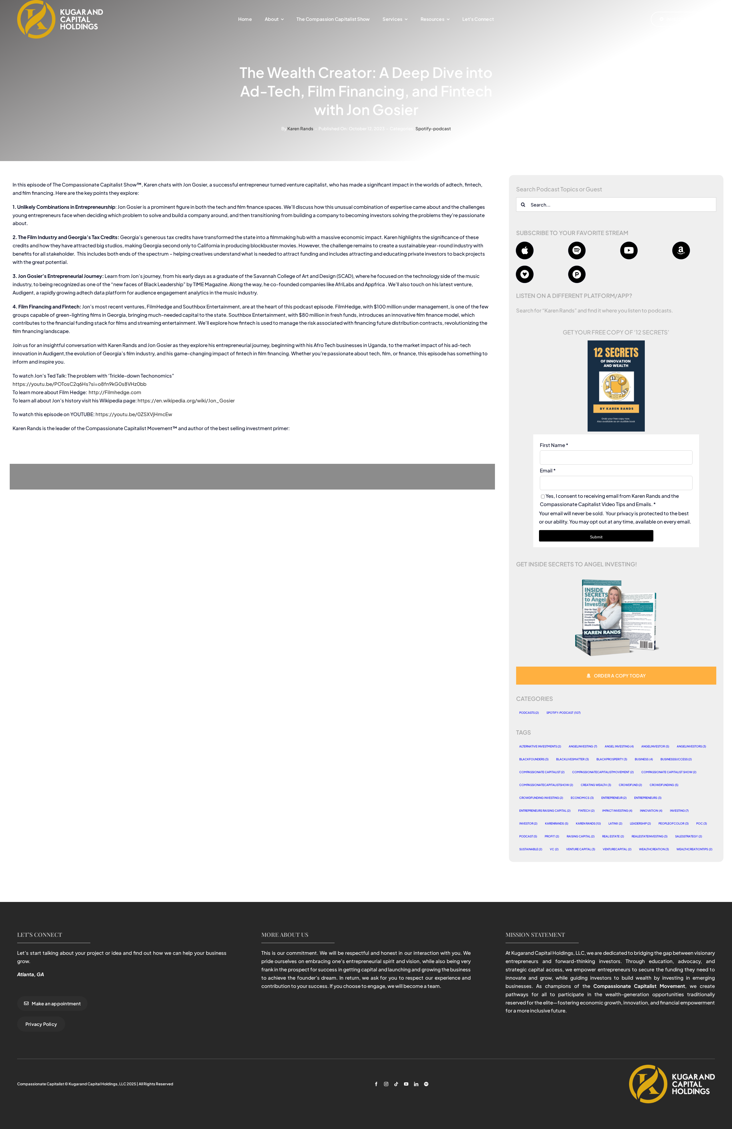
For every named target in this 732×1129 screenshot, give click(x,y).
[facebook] (376, 1084)
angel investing (619, 746)
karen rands (588, 823)
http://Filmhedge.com (115, 392)
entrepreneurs (647, 797)
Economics (582, 797)
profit (552, 836)
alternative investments (540, 746)
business (644, 759)
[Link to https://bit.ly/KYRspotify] (577, 250)
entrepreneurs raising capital (545, 810)
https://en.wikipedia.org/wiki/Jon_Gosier (186, 400)
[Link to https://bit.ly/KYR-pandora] (577, 274)
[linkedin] (416, 1084)
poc (701, 823)
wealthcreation (654, 849)
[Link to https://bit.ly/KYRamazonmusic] (681, 250)
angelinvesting (583, 746)
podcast (528, 836)
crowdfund (630, 785)
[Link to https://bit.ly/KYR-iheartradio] (525, 274)
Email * (548, 470)
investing (679, 810)
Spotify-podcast (433, 128)
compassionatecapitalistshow (546, 785)
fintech (586, 810)
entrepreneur (614, 797)
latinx (615, 823)
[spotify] (426, 1084)
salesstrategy (688, 836)
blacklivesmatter (572, 759)
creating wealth (596, 785)
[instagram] (386, 1084)
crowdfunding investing (541, 797)
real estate (613, 836)
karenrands (556, 823)
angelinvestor (655, 746)
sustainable (530, 849)
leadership (640, 823)
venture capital (580, 849)
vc (554, 849)
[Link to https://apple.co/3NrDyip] (525, 250)
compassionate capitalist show (669, 772)
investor (528, 823)
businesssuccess (676, 759)
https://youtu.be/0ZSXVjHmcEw (134, 414)
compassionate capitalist (542, 772)
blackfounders (534, 759)
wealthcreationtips (694, 849)
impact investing (617, 810)
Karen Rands (300, 128)
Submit (596, 537)
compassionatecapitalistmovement (603, 772)
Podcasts (529, 712)
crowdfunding (664, 785)
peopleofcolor (674, 823)
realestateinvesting (650, 836)
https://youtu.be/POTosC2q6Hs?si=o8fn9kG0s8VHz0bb (79, 384)
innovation (651, 810)
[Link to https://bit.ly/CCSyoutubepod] (629, 250)
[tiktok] (396, 1084)
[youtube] (406, 1084)
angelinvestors (691, 746)
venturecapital (617, 849)
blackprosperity (611, 759)
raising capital (581, 836)
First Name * (554, 445)
